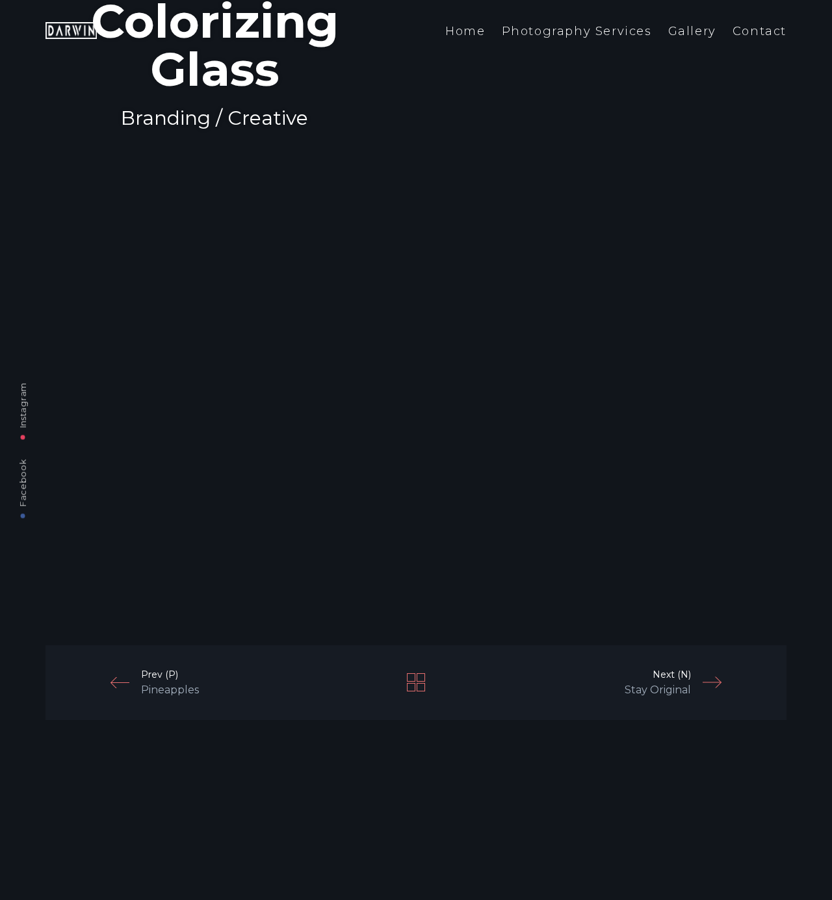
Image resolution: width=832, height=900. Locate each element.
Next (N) (658, 682)
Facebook (23, 482)
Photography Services (577, 31)
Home (465, 31)
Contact (759, 31)
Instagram (23, 405)
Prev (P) (170, 682)
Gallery (692, 31)
